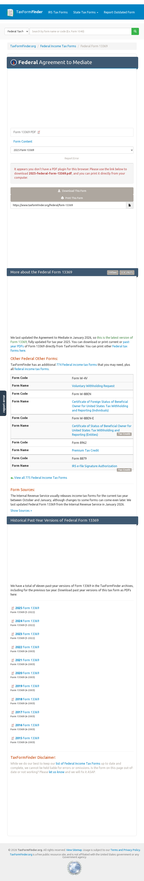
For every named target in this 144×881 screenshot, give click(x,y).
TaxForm (29, 12)
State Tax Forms (84, 12)
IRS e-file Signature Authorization (94, 466)
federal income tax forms (31, 369)
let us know (56, 772)
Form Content (23, 141)
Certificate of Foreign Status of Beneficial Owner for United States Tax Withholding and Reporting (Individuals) (100, 406)
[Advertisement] (72, 98)
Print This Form (73, 198)
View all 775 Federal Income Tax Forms (40, 477)
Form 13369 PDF (25, 132)
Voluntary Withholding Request (93, 386)
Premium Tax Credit (85, 450)
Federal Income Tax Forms (58, 46)
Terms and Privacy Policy (125, 849)
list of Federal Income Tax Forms (78, 763)
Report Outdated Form (119, 12)
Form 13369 (27, 608)
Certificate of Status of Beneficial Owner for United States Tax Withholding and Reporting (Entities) (101, 430)
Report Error (72, 158)
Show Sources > (21, 510)
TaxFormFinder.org (23, 46)
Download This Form (73, 190)
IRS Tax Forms (58, 12)
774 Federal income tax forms (76, 364)
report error (4, 404)
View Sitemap (74, 849)
